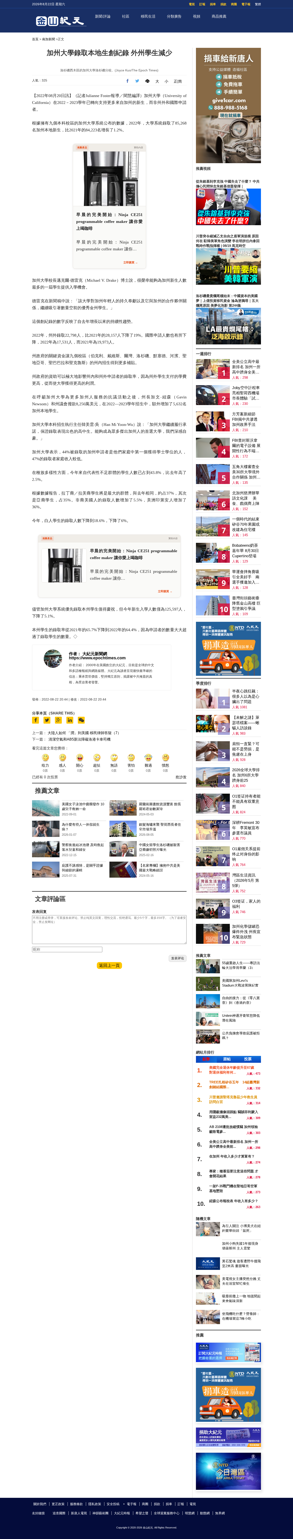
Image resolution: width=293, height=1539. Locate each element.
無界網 (220, 1513)
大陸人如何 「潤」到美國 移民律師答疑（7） (84, 733)
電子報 (245, 4)
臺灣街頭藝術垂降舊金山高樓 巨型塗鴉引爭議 (246, 603)
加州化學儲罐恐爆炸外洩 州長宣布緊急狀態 (246, 931)
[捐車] (228, 674)
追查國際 (59, 1513)
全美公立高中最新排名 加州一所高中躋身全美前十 (246, 367)
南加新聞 (48, 39)
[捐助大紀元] (228, 1446)
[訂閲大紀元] (228, 1361)
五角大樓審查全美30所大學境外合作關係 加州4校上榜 (246, 472)
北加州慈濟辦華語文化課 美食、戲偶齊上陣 (245, 498)
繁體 (258, 4)
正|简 (178, 81)
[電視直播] (228, 1488)
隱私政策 (94, 1504)
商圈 (234, 4)
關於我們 (39, 1504)
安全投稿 (113, 1504)
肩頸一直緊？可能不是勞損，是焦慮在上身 (245, 749)
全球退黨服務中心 (166, 1513)
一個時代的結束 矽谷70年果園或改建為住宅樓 (246, 524)
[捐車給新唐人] (228, 162)
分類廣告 (174, 16)
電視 (192, 4)
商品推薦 (219, 16)
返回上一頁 (109, 965)
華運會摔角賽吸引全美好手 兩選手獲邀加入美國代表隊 (245, 577)
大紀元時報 (122, 1513)
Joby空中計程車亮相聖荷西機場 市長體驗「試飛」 (246, 393)
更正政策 (58, 1504)
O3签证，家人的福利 (246, 904)
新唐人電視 (79, 1513)
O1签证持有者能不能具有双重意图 (246, 801)
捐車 (213, 4)
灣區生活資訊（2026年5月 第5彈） (245, 880)
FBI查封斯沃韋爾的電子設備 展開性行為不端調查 (246, 446)
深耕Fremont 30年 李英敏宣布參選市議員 (245, 827)
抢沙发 (181, 777)
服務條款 (76, 1504)
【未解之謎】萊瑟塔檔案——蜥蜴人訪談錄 (245, 722)
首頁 (35, 39)
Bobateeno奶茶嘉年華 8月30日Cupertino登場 (245, 550)
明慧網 (190, 1513)
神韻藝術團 (100, 1513)
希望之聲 (142, 1513)
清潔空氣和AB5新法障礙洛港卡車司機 (80, 739)
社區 (125, 16)
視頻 (196, 16)
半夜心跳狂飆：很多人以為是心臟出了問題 (245, 696)
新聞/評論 (103, 16)
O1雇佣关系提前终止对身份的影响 (246, 854)
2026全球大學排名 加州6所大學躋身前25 (246, 775)
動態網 (205, 1513)
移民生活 (148, 16)
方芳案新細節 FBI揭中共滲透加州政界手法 (245, 419)
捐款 (223, 4)
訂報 (202, 4)
